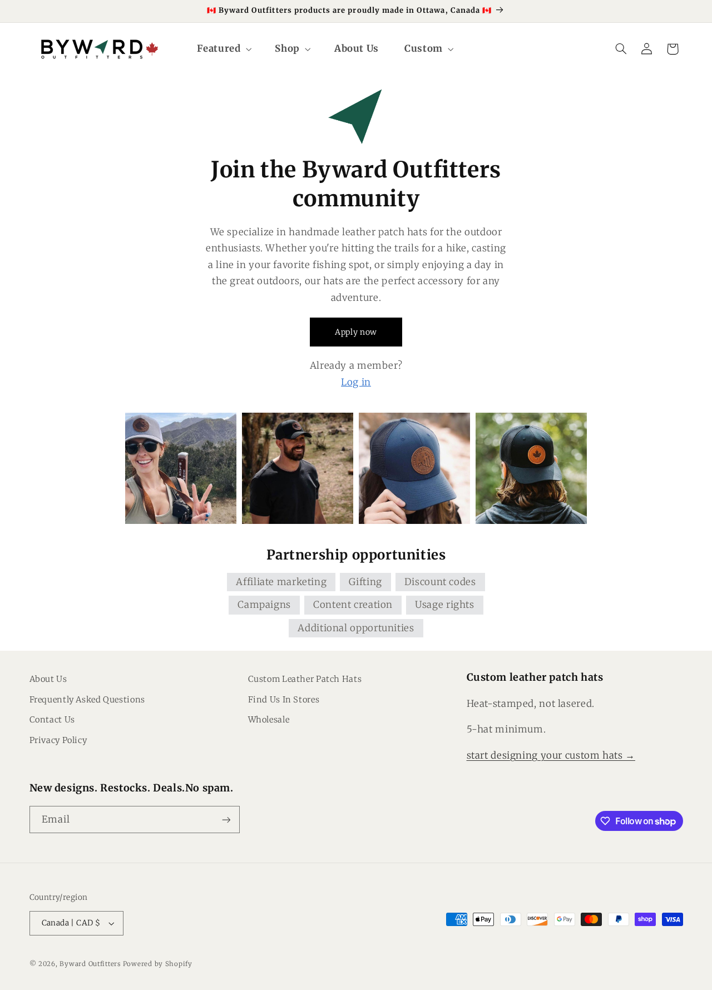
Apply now (356, 332)
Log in (356, 382)
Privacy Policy (58, 740)
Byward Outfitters (90, 964)
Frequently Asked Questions (87, 700)
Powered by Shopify (157, 964)
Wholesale (269, 720)
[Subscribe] (226, 819)
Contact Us (52, 720)
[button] (223, 49)
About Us (48, 679)
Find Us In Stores (284, 700)
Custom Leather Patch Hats (305, 679)
